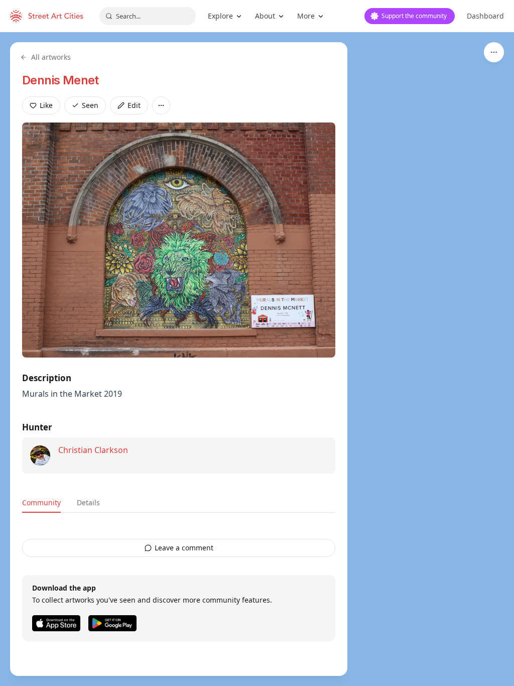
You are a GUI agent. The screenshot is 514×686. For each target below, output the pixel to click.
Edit (134, 105)
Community (41, 502)
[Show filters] (494, 52)
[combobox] (147, 16)
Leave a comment (184, 547)
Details (88, 502)
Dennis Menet (60, 80)
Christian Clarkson (93, 449)
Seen (90, 105)
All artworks (51, 57)
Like (46, 105)
